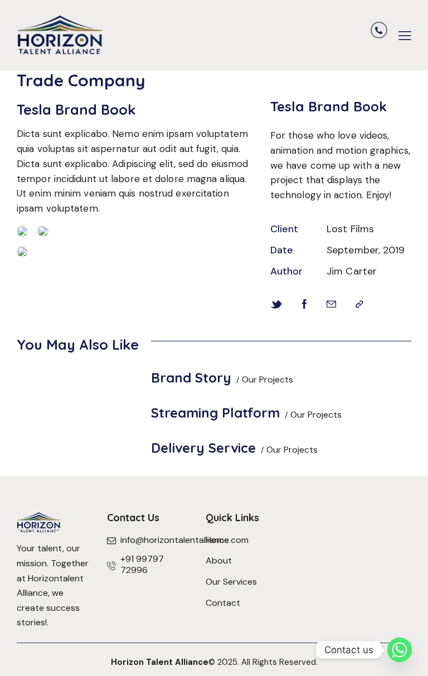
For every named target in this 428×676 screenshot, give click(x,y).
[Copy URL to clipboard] (359, 304)
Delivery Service (203, 447)
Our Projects (267, 379)
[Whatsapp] (399, 650)
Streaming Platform (215, 412)
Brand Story (191, 377)
